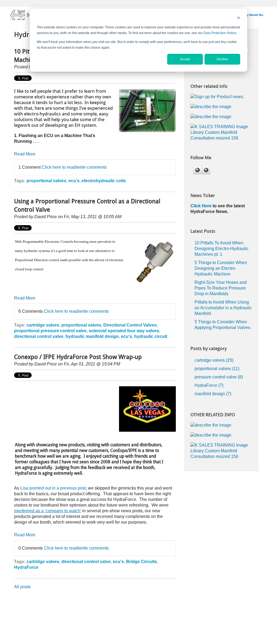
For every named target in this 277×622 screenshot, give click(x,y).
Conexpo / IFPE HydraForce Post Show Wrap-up (78, 357)
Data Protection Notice (219, 33)
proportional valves (46, 180)
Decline (222, 59)
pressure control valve (218, 377)
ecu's (74, 180)
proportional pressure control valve (50, 330)
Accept (185, 59)
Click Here (201, 206)
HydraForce (26, 567)
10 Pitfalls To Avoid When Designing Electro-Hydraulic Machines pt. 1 (221, 249)
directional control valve (38, 336)
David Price (45, 216)
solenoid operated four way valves (124, 330)
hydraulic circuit (150, 336)
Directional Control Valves (130, 325)
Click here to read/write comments (74, 167)
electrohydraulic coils (104, 180)
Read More (24, 154)
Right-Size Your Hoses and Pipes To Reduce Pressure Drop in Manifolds (220, 288)
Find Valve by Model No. (247, 14)
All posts (22, 586)
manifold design (212, 393)
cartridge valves (43, 325)
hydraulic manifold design (92, 336)
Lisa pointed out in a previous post (53, 488)
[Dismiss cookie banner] (238, 18)
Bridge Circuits (141, 561)
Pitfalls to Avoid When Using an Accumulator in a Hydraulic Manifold (223, 308)
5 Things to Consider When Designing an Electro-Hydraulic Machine (220, 268)
